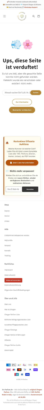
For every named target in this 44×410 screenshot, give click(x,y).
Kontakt (7, 251)
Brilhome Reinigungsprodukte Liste (17, 320)
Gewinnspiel (9, 350)
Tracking (8, 256)
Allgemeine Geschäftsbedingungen (17, 290)
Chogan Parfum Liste (12, 315)
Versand (7, 245)
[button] (4, 16)
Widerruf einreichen (13, 280)
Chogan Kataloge (11, 330)
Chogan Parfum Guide (12, 345)
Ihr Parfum (24, 379)
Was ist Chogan (10, 309)
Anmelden (30, 189)
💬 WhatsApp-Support (29, 7)
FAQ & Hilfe (9, 240)
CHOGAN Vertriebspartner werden (17, 235)
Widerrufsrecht (10, 275)
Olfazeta (8, 340)
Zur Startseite (22, 102)
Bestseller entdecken (22, 110)
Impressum (9, 270)
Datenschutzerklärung (13, 285)
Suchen (35, 92)
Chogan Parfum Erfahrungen (15, 335)
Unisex (7, 221)
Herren (7, 216)
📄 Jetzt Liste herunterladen (22, 162)
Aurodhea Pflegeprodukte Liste (16, 325)
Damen (7, 211)
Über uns (8, 304)
